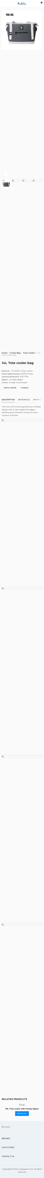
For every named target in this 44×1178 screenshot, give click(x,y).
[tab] (8, 399)
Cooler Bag (15, 353)
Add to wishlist (10, 388)
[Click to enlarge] (5, 174)
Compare (24, 388)
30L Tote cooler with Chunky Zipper (22, 1109)
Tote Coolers (29, 353)
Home (4, 353)
